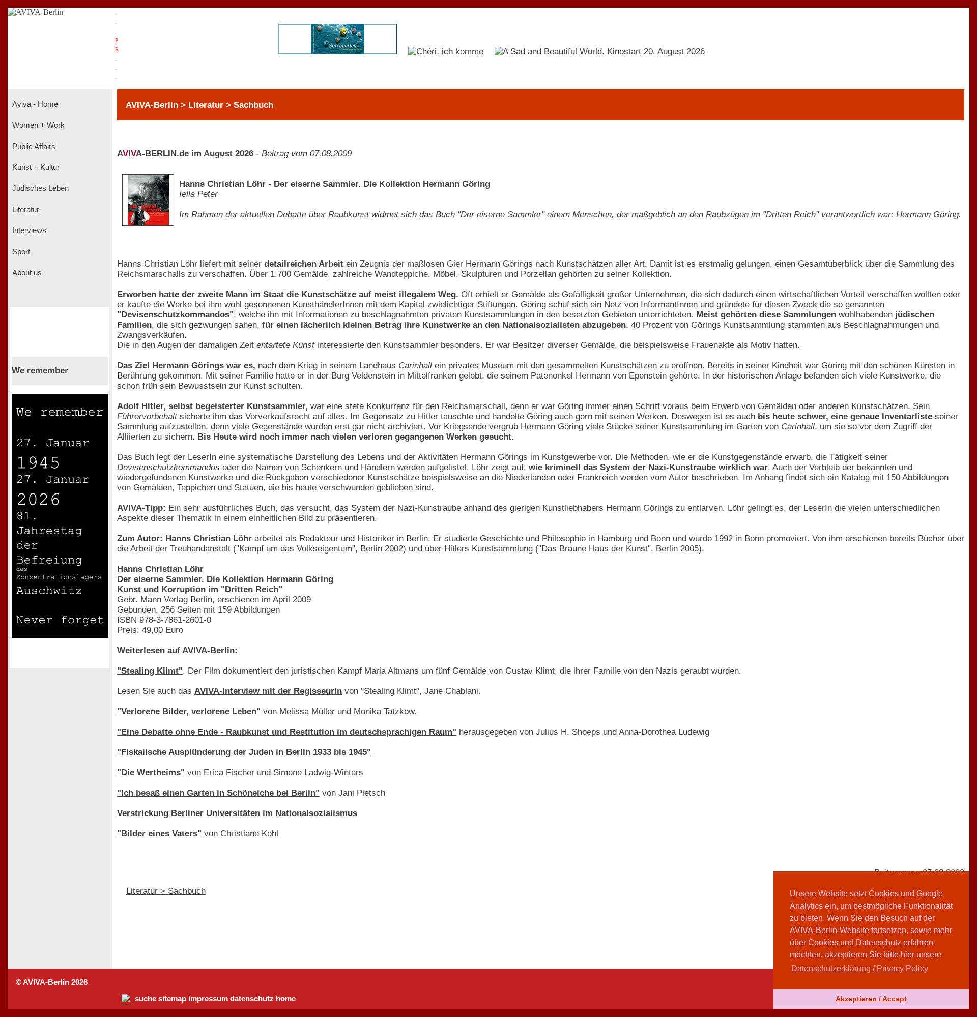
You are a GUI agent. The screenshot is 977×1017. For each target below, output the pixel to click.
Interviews (28, 230)
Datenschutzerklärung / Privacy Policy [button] (859, 968)
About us (26, 273)
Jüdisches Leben (39, 188)
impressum (208, 999)
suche (145, 999)
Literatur (24, 210)
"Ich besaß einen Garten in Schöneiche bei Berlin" (218, 793)
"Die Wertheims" (151, 772)
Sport (20, 252)
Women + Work (37, 125)
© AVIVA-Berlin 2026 (52, 982)
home (286, 999)
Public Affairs (32, 146)
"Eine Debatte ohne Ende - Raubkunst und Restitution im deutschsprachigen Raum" (286, 732)
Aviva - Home (34, 104)
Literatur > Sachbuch (166, 891)
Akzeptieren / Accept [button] (871, 999)
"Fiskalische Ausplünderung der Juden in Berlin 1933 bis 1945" (244, 752)
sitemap (172, 999)
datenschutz (252, 999)
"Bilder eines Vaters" (159, 833)
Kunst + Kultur (35, 167)
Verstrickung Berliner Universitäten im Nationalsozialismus (237, 813)
